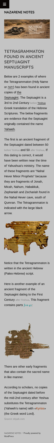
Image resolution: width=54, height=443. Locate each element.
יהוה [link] (10, 87)
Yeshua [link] (42, 103)
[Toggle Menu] (4, 4)
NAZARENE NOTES (19, 12)
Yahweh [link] (9, 129)
